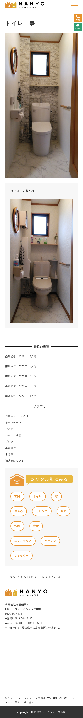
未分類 (9, 454)
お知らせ (29, 698)
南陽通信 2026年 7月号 (21, 366)
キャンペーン (13, 422)
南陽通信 (10, 448)
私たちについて (13, 698)
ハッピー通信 (13, 435)
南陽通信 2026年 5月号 (21, 386)
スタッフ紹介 (12, 702)
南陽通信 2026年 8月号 (21, 356)
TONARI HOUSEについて (61, 698)
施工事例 (41, 698)
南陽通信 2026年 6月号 (21, 376)
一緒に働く (28, 702)
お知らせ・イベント (17, 416)
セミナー (10, 428)
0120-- (13, 613)
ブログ (9, 441)
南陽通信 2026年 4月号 (21, 395)
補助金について (14, 460)
